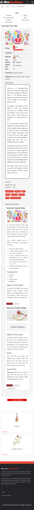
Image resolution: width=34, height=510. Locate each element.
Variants (8, 20)
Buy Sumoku (8, 22)
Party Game (21, 194)
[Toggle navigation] (27, 2)
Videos (25, 15)
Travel (7, 197)
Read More (9, 303)
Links (25, 18)
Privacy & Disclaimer (6, 495)
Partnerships (14, 194)
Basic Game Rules (9, 18)
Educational (17, 191)
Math (23, 191)
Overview (8, 15)
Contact (3, 492)
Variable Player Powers (15, 197)
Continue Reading (17, 400)
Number (7, 194)
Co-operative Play (9, 191)
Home (2, 6)
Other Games (25, 20)
